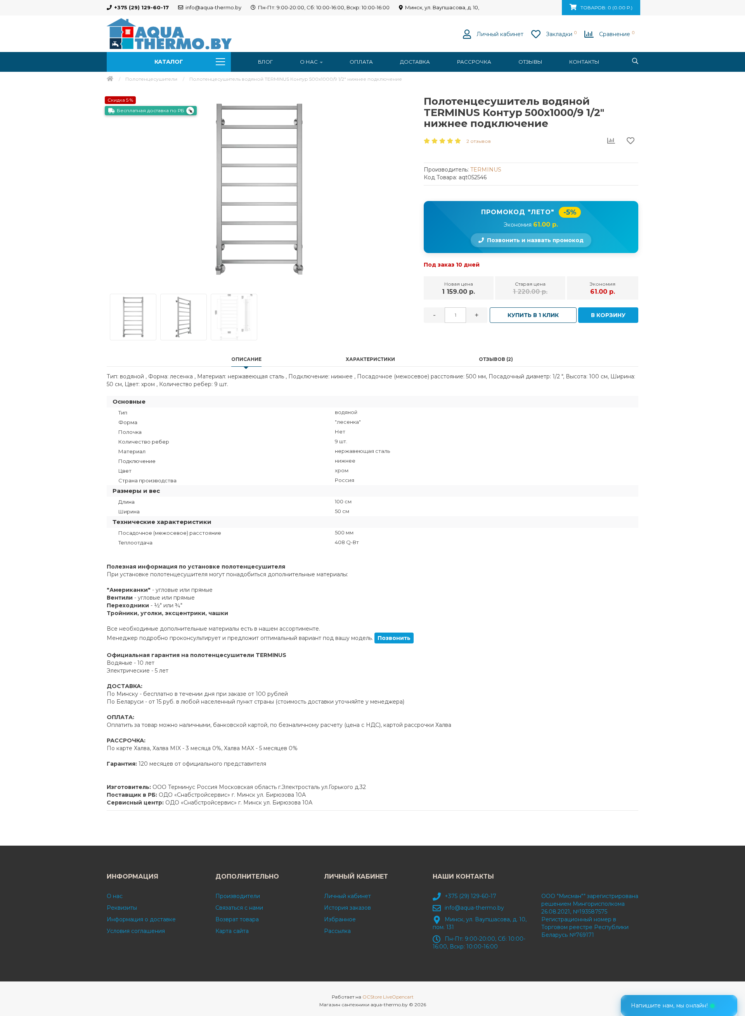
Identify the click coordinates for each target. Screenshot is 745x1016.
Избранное (340, 919)
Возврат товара (237, 919)
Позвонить (394, 638)
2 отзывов (478, 141)
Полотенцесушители (151, 79)
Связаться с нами (239, 907)
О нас (309, 62)
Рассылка (337, 931)
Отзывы (530, 62)
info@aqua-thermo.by (474, 907)
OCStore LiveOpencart (388, 997)
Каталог (168, 61)
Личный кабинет (347, 896)
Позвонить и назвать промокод (535, 240)
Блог (265, 62)
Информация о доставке (141, 919)
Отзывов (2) (496, 359)
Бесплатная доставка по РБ (150, 110)
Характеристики (370, 359)
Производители (237, 896)
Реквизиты (122, 907)
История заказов (347, 907)
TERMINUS (485, 169)
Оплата (361, 62)
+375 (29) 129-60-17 (470, 896)
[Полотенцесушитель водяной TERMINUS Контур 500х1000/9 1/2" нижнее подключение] (259, 189)
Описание (246, 359)
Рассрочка (474, 62)
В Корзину (608, 315)
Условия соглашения (136, 931)
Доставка (415, 62)
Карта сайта (232, 931)
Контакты (584, 62)
